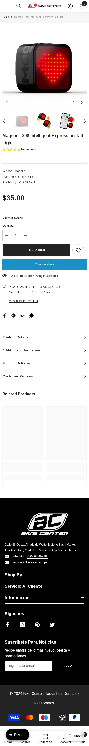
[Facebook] (4, 315)
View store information (23, 300)
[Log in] (70, 6)
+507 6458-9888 (37, 556)
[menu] (5, 6)
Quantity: (8, 225)
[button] (73, 102)
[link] (23, 470)
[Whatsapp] (31, 315)
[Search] (19, 6)
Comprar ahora (44, 264)
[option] (44, 65)
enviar (69, 666)
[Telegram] (13, 315)
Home (5, 17)
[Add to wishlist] (78, 250)
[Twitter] (52, 625)
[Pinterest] (37, 625)
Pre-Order (36, 250)
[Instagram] (22, 625)
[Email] (22, 315)
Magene (20, 171)
